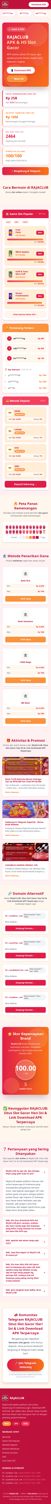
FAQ (4, 1456)
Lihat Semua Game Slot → (25, 314)
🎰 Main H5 (17, 78)
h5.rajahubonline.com (12, 1480)
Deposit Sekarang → (25, 484)
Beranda (6, 1437)
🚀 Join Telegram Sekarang (25, 1365)
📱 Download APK (21, 70)
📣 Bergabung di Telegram (25, 171)
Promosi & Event (10, 1452)
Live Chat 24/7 (9, 1460)
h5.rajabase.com (9, 1473)
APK (16, 1423)
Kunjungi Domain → (25, 928)
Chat (25, 1423)
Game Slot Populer (11, 1440)
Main (40, 232)
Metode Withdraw (10, 1448)
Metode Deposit (9, 1444)
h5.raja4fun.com (9, 1476)
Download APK (38, 4)
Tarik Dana (25, 598)
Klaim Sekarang (13, 792)
